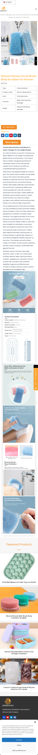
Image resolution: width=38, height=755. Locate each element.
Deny (19, 745)
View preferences (19, 750)
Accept (19, 740)
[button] (35, 722)
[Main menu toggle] (36, 9)
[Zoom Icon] (35, 23)
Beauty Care (10, 15)
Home (2, 15)
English (9, 2)
